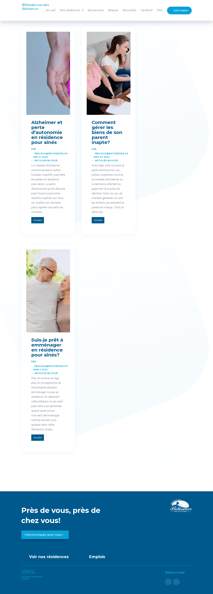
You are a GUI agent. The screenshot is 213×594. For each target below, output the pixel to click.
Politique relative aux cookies (32, 577)
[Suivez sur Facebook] (168, 582)
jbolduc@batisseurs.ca (51, 153)
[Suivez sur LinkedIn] (176, 582)
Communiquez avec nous (43, 534)
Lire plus (37, 220)
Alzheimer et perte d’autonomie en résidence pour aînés (47, 132)
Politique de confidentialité (28, 571)
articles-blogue (46, 160)
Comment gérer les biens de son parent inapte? (107, 132)
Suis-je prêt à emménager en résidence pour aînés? (47, 347)
